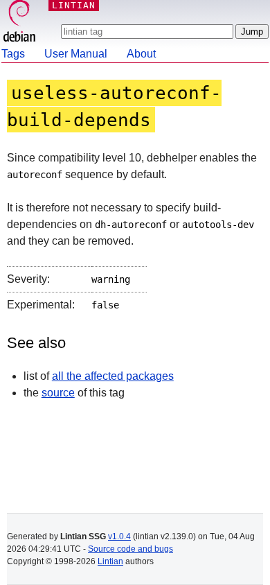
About (141, 54)
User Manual (75, 54)
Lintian (110, 561)
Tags (13, 54)
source (58, 393)
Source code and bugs (130, 549)
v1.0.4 (119, 536)
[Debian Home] (19, 22)
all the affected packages (113, 376)
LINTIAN (74, 5)
